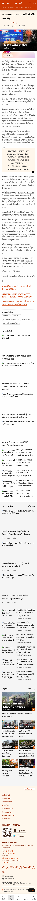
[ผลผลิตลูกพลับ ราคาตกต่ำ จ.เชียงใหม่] (10, 763)
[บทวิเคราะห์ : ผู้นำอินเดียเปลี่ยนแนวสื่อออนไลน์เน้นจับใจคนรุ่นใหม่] (27, 763)
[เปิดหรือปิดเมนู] (30, 3)
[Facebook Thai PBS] (3, 867)
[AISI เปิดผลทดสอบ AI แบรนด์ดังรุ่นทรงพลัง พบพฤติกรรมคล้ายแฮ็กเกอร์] (18, 402)
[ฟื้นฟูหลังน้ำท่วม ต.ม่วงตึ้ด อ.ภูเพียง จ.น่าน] (10, 744)
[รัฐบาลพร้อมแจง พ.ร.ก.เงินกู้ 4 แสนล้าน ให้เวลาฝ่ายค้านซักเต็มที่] (18, 551)
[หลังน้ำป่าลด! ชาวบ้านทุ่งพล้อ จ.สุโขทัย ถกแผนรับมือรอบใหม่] (27, 744)
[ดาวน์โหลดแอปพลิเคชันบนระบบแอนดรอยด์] (19, 836)
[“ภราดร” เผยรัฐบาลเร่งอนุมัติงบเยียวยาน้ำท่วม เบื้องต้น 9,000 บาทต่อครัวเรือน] (8, 662)
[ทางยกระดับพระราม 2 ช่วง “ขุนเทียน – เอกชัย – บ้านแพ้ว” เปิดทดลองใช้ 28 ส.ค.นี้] (18, 371)
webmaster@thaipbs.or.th (10, 858)
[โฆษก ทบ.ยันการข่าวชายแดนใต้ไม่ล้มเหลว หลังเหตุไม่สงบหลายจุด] (18, 430)
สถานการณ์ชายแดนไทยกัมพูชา (11, 323)
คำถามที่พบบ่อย (6, 798)
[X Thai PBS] (7, 867)
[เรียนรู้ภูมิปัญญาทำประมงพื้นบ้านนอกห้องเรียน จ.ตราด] (10, 724)
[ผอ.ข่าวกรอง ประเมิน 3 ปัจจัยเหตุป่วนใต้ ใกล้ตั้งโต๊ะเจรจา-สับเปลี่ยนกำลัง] (8, 675)
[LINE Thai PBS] (20, 867)
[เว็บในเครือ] (2, 3)
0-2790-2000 (8, 851)
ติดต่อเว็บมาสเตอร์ (7, 812)
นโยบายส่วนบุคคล (7, 802)
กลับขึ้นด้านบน (28, 789)
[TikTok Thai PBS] (29, 867)
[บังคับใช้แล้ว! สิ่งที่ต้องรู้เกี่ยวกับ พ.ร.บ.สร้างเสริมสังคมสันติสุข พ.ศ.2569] (8, 463)
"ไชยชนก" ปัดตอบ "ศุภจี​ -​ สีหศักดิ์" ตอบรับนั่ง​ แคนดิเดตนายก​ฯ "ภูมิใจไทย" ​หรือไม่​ (18, 303)
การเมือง (14, 23)
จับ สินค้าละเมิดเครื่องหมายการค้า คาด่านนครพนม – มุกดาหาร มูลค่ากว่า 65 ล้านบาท (17, 295)
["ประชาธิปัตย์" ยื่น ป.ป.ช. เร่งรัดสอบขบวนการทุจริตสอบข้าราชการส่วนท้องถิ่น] (8, 625)
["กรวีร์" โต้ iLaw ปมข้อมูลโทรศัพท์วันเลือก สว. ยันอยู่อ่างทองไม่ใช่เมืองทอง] (18, 519)
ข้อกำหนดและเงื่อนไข (7, 808)
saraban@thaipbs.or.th (9, 863)
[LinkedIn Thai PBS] (3, 871)
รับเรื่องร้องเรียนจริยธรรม (9, 815)
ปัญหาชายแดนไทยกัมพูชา (9, 319)
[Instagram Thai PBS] (12, 867)
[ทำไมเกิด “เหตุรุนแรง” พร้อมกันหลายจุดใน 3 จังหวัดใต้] (18, 701)
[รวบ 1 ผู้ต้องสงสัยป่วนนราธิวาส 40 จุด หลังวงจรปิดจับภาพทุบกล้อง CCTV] (8, 453)
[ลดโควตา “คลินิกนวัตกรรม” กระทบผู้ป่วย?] (27, 724)
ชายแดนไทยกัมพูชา (26, 319)
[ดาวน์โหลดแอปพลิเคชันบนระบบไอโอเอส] (19, 830)
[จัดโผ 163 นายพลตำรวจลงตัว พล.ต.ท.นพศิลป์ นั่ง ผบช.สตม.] (8, 638)
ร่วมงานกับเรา (5, 805)
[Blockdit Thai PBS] (33, 867)
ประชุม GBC (16, 315)
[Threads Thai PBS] (16, 867)
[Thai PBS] (18, 3)
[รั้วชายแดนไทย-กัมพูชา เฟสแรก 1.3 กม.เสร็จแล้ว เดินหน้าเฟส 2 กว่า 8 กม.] (8, 650)
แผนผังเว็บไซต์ (6, 795)
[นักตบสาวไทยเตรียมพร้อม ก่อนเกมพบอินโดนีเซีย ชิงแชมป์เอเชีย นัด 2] (8, 494)
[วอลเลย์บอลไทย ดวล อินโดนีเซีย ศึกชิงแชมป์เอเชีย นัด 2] (18, 344)
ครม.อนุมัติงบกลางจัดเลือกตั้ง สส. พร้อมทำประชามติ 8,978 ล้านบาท (17, 288)
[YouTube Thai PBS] (25, 867)
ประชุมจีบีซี (5, 315)
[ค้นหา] (7, 3)
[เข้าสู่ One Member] (34, 3)
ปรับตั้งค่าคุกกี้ (6, 819)
